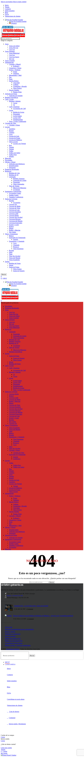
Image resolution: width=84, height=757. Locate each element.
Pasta (10, 79)
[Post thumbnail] (9, 608)
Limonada (12, 177)
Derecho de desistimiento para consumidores (19, 629)
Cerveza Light (13, 214)
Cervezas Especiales (15, 223)
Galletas (15, 84)
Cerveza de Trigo (14, 208)
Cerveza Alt (13, 204)
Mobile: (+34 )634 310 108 (15, 595)
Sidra (10, 252)
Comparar (12, 718)
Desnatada (16, 114)
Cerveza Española (15, 212)
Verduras (16, 73)
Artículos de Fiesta (11, 94)
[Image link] (12, 586)
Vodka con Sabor (14, 153)
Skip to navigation (7, 2)
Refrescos (8, 171)
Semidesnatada (18, 119)
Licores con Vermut (19, 143)
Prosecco (16, 247)
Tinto (10, 254)
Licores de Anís (14, 136)
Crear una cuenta (6, 748)
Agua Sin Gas (13, 48)
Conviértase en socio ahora (13, 643)
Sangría (15, 239)
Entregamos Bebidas (12, 649)
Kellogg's (16, 66)
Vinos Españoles (14, 260)
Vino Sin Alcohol (14, 256)
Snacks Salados (14, 90)
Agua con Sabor (14, 46)
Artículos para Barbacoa (17, 164)
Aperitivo (12, 129)
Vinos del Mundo (14, 258)
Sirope (11, 265)
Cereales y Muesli (15, 64)
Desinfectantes (13, 166)
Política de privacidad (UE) (14, 641)
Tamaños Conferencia (16, 197)
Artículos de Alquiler (16, 95)
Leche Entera (17, 116)
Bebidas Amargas (18, 178)
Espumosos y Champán (16, 241)
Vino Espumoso (18, 249)
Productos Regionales (12, 169)
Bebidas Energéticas (11, 97)
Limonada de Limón (19, 180)
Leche (11, 110)
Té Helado (16, 190)
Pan (10, 77)
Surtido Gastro (13, 195)
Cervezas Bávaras (15, 219)
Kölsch (11, 226)
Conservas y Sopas (15, 68)
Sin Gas (11, 59)
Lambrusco (16, 459)
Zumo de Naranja (18, 271)
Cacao (15, 103)
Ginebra (11, 132)
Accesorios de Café (19, 108)
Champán (16, 245)
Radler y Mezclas (14, 230)
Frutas (15, 72)
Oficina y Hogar (10, 162)
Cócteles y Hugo (14, 125)
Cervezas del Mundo (15, 221)
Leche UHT (17, 118)
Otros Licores (13, 142)
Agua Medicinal (14, 53)
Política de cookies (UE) (13, 638)
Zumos (7, 261)
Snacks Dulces (14, 81)
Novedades (8, 160)
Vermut (11, 149)
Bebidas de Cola (14, 173)
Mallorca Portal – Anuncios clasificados (18, 645)
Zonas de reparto (10, 636)
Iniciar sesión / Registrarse (17, 724)
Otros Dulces (17, 88)
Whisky (11, 156)
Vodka (11, 151)
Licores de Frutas (14, 138)
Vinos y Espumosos (11, 234)
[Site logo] (13, 36)
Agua (7, 44)
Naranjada (16, 182)
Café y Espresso (14, 107)
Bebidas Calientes (15, 101)
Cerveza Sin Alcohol (15, 217)
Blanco (11, 236)
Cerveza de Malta (14, 206)
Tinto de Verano (14, 186)
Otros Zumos (17, 269)
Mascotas (8, 158)
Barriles (11, 201)
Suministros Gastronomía (13, 191)
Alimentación (9, 62)
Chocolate (16, 83)
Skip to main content (19, 2)
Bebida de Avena (18, 112)
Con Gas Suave (14, 57)
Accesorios (16, 202)
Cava (14, 243)
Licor (10, 134)
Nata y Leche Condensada (17, 121)
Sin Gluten (12, 232)
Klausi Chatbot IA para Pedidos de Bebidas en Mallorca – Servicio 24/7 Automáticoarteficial (43, 616)
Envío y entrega (10, 632)
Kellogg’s (16, 518)
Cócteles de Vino (10, 123)
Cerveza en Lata (14, 210)
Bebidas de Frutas (15, 263)
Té (14, 105)
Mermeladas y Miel (15, 75)
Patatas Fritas (17, 92)
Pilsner (11, 228)
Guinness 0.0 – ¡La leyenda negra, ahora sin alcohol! (31, 606)
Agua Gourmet (10, 60)
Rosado (11, 250)
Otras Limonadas (18, 184)
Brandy (11, 131)
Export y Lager (14, 225)
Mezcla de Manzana (19, 188)
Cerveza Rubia (14, 215)
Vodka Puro (13, 154)
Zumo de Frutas (14, 267)
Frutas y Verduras (14, 70)
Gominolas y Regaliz (20, 86)
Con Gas (12, 49)
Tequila (11, 147)
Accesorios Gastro (15, 193)
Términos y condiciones (12, 634)
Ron (10, 145)
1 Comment (29, 609)
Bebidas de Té (13, 175)
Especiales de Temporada (17, 237)
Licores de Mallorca (15, 140)
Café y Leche (9, 99)
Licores (7, 127)
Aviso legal (8, 627)
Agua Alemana (10, 51)
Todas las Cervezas (11, 199)
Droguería (12, 167)
